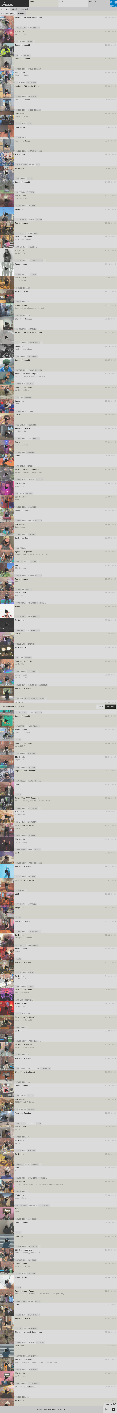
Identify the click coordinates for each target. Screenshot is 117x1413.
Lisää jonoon (110, 28)
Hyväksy (110, 706)
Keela (100, 706)
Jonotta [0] (110, 1404)
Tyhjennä (24, 9)
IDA (7, 4)
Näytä (14, 9)
